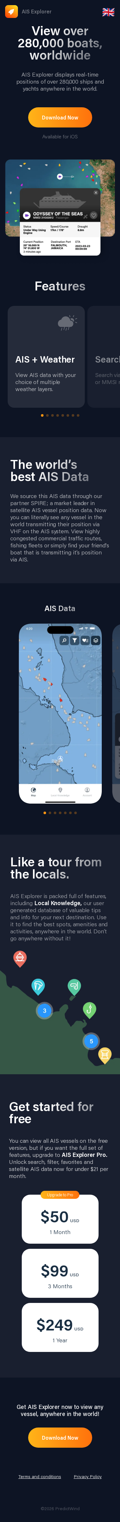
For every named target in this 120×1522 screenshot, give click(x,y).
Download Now (60, 117)
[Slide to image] (42, 415)
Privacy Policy (88, 1476)
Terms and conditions (40, 1476)
